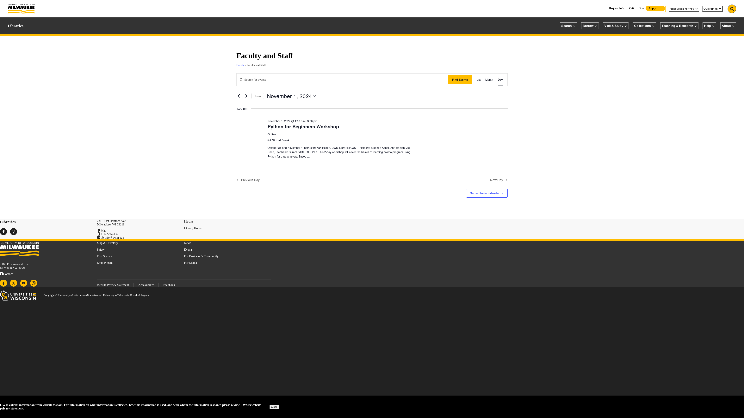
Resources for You (682, 8)
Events (240, 65)
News (187, 243)
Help (707, 25)
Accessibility (146, 284)
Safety (101, 249)
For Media (190, 262)
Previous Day (250, 180)
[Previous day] (238, 96)
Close (274, 406)
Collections (642, 25)
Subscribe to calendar (484, 193)
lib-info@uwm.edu (112, 237)
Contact (8, 274)
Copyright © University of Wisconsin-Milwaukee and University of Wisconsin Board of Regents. (97, 295)
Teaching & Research (677, 25)
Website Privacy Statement (113, 284)
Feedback (169, 284)
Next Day (496, 180)
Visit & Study (613, 25)
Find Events (460, 79)
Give (641, 8)
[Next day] (246, 96)
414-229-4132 (109, 234)
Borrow (588, 25)
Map (103, 230)
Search (566, 25)
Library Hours (193, 228)
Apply (652, 8)
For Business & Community (201, 256)
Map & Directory (107, 243)
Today (258, 96)
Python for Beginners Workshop (303, 126)
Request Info (616, 8)
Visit (631, 8)
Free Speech (104, 256)
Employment (105, 262)
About (726, 25)
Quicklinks (711, 8)
